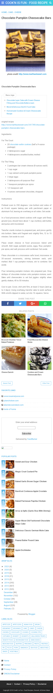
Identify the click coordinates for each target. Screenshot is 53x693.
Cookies (25, 632)
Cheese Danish (7, 372)
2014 (6, 583)
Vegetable (14, 651)
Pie (4, 648)
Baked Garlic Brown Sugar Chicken (31, 481)
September (9, 602)
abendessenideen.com (14, 405)
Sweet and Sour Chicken (26, 462)
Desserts (25, 636)
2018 (6, 576)
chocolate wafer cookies (20, 144)
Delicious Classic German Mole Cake (32, 530)
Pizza (9, 648)
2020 (6, 570)
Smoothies (44, 648)
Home (6, 660)
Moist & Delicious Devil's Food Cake (21, 107)
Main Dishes (35, 640)
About (9, 684)
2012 (6, 589)
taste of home (10, 409)
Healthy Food (8, 640)
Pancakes (28, 644)
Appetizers (17, 624)
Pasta (36, 644)
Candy (32, 628)
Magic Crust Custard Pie (26, 471)
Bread (37, 624)
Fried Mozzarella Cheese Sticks (37, 341)
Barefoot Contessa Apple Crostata (31, 491)
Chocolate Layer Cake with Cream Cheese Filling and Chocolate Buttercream (23, 101)
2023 (6, 566)
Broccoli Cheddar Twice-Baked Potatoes (11, 341)
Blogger (31, 614)
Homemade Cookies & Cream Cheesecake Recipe (24, 112)
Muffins (19, 644)
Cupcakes (6, 636)
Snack (5, 651)
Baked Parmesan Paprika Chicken (30, 501)
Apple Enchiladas (23, 550)
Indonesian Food (22, 640)
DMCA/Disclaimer (12, 673)
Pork (16, 648)
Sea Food (34, 648)
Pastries (44, 644)
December (8, 592)
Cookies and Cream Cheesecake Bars (35, 373)
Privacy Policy (10, 669)
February (8, 608)
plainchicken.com (11, 400)
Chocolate (15, 632)
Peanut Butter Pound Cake (27, 540)
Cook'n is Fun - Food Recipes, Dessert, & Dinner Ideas (32, 690)
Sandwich (24, 648)
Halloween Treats (38, 636)
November (8, 595)
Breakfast (7, 628)
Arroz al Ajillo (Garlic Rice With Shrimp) (32, 511)
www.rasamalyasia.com (14, 396)
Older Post (46, 383)
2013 (6, 586)
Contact (7, 665)
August (7, 605)
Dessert (16, 636)
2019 (6, 573)
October (7, 599)
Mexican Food (8, 644)
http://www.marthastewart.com (32, 74)
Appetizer (6, 624)
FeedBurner (32, 439)
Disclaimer (42, 684)
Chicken (6, 632)
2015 (6, 579)
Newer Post (7, 383)
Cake (25, 628)
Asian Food (28, 624)
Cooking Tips (36, 632)
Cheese (39, 628)
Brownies (17, 628)
